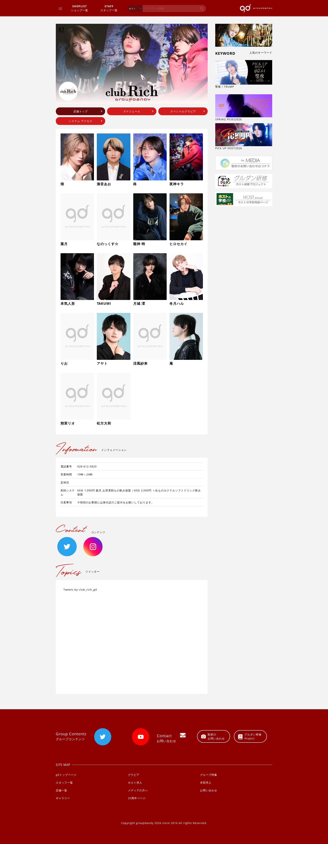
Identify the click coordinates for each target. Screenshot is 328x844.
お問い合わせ (208, 790)
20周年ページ (137, 798)
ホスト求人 (135, 782)
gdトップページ (66, 775)
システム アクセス (80, 121)
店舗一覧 (61, 790)
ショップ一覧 (79, 8)
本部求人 (205, 782)
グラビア (133, 775)
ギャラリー (63, 798)
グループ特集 (208, 775)
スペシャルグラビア (183, 111)
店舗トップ (80, 111)
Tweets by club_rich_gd (80, 589)
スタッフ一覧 (108, 8)
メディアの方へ (138, 790)
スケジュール (131, 111)
